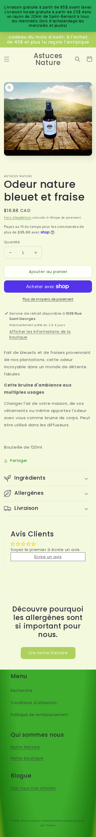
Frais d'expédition (17, 218)
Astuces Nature (30, 820)
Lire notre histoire (48, 653)
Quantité (12, 242)
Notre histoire (25, 747)
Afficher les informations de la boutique (40, 334)
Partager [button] (18, 460)
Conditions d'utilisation (34, 702)
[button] (7, 59)
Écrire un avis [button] (48, 557)
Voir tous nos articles (33, 788)
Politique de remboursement (40, 714)
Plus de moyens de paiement (48, 299)
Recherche (21, 690)
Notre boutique (27, 758)
